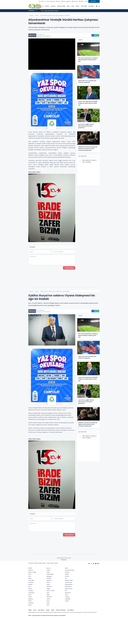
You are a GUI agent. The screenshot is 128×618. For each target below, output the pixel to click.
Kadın (68, 6)
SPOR (72, 6)
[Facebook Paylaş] (93, 35)
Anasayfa (31, 15)
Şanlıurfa (53, 6)
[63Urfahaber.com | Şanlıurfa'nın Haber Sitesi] (35, 6)
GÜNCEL (37, 15)
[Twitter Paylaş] (95, 35)
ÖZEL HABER (84, 6)
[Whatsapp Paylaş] (98, 35)
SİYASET (47, 6)
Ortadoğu (91, 6)
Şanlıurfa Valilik (61, 6)
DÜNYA (77, 6)
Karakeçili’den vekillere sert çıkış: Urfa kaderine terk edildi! (58, 10)
